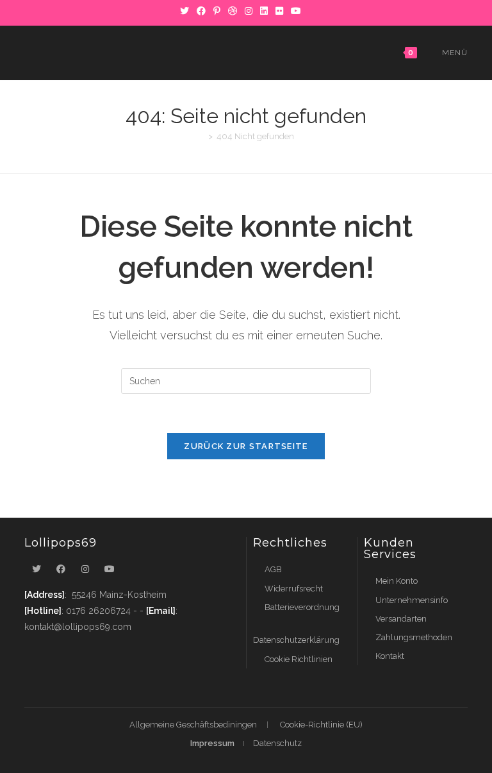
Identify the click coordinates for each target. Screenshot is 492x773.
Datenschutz (277, 743)
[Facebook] (201, 11)
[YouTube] (296, 11)
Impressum (212, 743)
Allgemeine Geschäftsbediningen (193, 724)
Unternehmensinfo (411, 600)
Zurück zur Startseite (246, 446)
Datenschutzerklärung (296, 640)
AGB (273, 569)
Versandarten (401, 619)
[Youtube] (109, 569)
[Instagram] (248, 11)
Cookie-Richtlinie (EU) (321, 724)
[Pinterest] (216, 11)
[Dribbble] (232, 11)
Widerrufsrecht (294, 588)
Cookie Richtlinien (298, 659)
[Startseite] (201, 136)
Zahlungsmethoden (413, 637)
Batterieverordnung (302, 607)
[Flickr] (279, 11)
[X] (184, 11)
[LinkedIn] (264, 11)
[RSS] (310, 11)
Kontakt (389, 656)
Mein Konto (396, 581)
